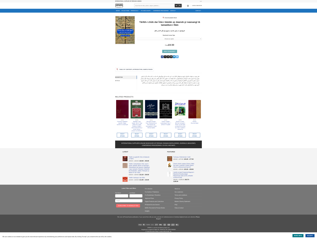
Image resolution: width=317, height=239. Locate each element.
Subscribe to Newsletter (128, 205)
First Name (118, 192)
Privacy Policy (179, 198)
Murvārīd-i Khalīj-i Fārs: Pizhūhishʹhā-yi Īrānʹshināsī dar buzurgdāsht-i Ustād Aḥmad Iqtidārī (151, 124)
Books (118, 10)
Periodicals (134, 10)
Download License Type (169, 35)
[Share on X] (165, 56)
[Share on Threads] (168, 56)
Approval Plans (149, 198)
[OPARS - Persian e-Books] (122, 5)
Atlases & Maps (145, 10)
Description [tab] (119, 77)
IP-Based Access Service (152, 204)
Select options (122, 135)
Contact (173, 10)
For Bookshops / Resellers (152, 195)
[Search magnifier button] (180, 5)
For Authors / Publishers (152, 192)
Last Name (132, 192)
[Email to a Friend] (171, 56)
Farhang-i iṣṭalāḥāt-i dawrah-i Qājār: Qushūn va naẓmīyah (122, 123)
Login (201, 1)
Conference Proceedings (161, 10)
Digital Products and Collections (154, 201)
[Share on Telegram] (177, 56)
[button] (188, 5)
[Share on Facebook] (162, 56)
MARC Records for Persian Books (155, 208)
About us (177, 188)
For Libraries (148, 188)
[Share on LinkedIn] (174, 56)
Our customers (179, 192)
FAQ (176, 204)
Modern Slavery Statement (182, 201)
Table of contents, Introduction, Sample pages (135, 69)
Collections (125, 10)
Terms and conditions (181, 195)
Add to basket (169, 51)
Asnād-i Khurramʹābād (194, 122)
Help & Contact (179, 208)
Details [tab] (117, 80)
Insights (147, 211)
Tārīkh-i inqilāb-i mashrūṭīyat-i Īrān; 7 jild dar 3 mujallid (165, 123)
